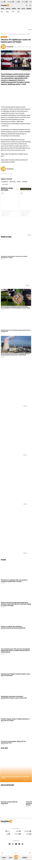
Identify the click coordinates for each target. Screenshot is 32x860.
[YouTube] (19, 844)
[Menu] (30, 5)
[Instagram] (22, 844)
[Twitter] (12, 844)
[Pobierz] (30, 46)
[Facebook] (9, 844)
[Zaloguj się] (27, 5)
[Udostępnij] (30, 853)
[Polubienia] (2, 853)
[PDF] (11, 173)
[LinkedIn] (16, 844)
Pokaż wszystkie (5, 184)
